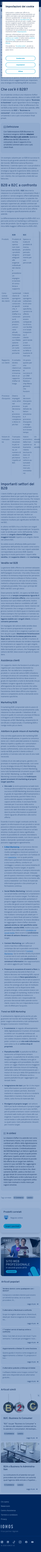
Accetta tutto (25, 19)
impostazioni (21, 32)
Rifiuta (8, 43)
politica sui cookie (12, 38)
